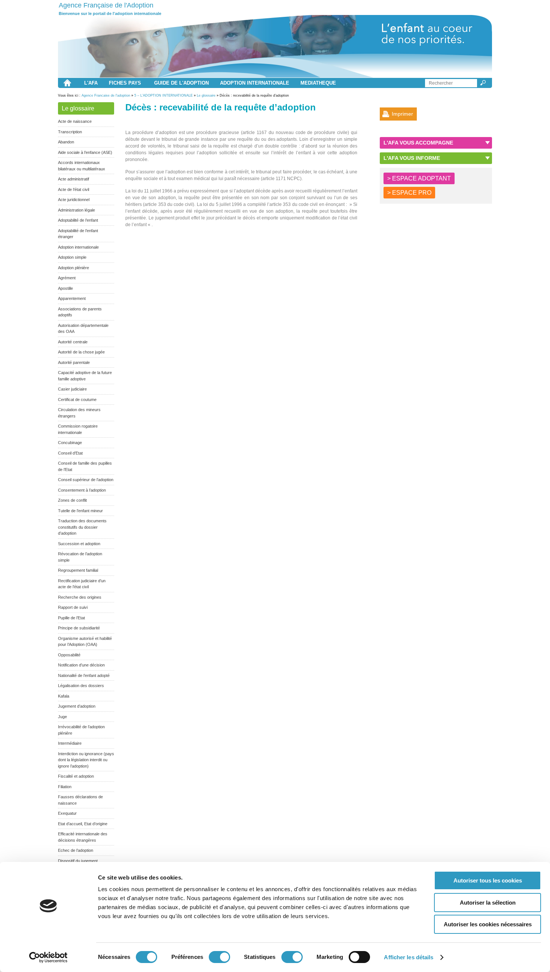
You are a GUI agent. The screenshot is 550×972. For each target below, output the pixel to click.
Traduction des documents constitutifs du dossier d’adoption (82, 527)
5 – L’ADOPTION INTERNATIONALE (163, 95)
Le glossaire (206, 95)
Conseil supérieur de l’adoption (85, 479)
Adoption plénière (73, 267)
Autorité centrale (73, 342)
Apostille (65, 288)
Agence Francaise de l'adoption (106, 95)
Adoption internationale (78, 247)
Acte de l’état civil (73, 189)
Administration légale (76, 210)
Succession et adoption (79, 543)
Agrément (67, 278)
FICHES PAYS (125, 83)
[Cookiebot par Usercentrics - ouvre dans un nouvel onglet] (48, 957)
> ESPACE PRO (409, 192)
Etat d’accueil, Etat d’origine (82, 823)
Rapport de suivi (73, 607)
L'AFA (91, 83)
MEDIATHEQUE (318, 83)
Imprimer (402, 114)
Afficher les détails (408, 957)
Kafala (63, 696)
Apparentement (72, 298)
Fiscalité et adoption (76, 776)
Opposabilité (69, 655)
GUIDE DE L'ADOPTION (181, 83)
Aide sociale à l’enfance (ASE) (85, 152)
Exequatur (67, 813)
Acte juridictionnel (73, 199)
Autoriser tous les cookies (487, 880)
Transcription (70, 132)
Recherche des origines (79, 597)
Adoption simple (72, 257)
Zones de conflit (72, 500)
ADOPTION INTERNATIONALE (254, 83)
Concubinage (70, 442)
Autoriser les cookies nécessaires (488, 924)
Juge (62, 716)
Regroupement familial (78, 570)
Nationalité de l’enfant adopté (84, 675)
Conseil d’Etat (70, 453)
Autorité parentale (74, 362)
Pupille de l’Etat (71, 618)
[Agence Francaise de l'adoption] (275, 46)
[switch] (219, 957)
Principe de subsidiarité (79, 628)
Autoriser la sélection (488, 902)
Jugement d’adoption (76, 706)
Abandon (66, 142)
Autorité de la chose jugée (81, 352)
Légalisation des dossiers (81, 685)
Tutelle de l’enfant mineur (80, 510)
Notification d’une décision (81, 665)
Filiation (64, 786)
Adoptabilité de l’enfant (78, 220)
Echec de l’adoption (75, 850)
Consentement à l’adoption (82, 490)
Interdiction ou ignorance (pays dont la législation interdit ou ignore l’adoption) (86, 759)
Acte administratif (73, 179)
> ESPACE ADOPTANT (419, 178)
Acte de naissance (75, 121)
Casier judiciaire (72, 389)
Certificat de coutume (77, 399)
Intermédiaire (70, 743)
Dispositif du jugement (78, 861)
